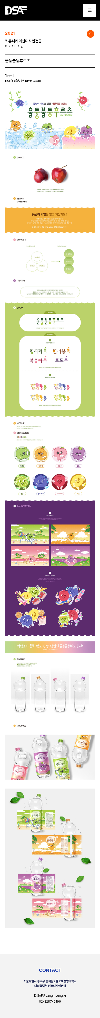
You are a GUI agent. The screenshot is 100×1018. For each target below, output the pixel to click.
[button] (89, 10)
